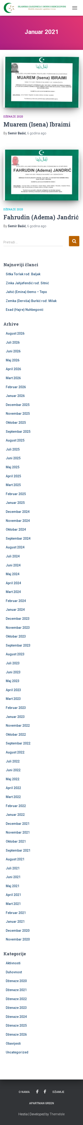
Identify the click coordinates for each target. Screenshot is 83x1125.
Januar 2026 (15, 396)
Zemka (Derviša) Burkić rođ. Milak (31, 301)
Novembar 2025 (18, 413)
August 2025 (15, 440)
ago (36, 133)
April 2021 (13, 895)
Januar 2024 (15, 609)
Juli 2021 (13, 868)
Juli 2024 (13, 556)
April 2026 (13, 369)
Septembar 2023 (18, 645)
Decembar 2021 (18, 824)
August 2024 (15, 547)
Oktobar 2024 (16, 529)
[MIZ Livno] (36, 8)
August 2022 (15, 752)
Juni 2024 (13, 565)
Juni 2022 (13, 770)
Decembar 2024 (18, 512)
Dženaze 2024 (16, 1017)
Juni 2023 (13, 672)
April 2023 (13, 690)
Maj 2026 (12, 360)
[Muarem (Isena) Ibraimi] (41, 82)
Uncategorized (17, 1052)
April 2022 (13, 788)
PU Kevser (45, 1091)
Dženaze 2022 (16, 999)
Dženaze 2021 (16, 990)
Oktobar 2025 (16, 422)
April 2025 (13, 476)
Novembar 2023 (18, 627)
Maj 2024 (12, 574)
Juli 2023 (13, 663)
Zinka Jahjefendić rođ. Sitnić (27, 283)
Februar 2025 (16, 494)
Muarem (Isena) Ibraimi (37, 124)
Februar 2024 (16, 601)
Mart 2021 (13, 904)
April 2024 (13, 583)
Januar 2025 (15, 503)
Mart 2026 (13, 378)
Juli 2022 (13, 761)
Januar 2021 (15, 921)
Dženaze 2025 (16, 1025)
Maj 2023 (12, 681)
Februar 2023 (16, 708)
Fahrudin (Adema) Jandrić (41, 217)
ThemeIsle (57, 1114)
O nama (24, 1092)
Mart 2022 (13, 797)
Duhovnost (14, 972)
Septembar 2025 (18, 431)
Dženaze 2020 (13, 116)
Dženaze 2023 (16, 1008)
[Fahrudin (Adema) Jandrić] (41, 175)
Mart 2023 (13, 699)
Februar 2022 (16, 806)
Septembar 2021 (18, 850)
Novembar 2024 (18, 521)
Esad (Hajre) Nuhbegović (24, 309)
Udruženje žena (37, 1091)
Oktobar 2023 (16, 636)
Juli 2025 (13, 449)
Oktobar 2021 (16, 841)
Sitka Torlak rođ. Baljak (23, 274)
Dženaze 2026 (16, 1034)
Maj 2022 (12, 779)
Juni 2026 (13, 351)
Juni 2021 (13, 877)
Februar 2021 (16, 913)
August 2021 (15, 859)
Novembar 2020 (18, 939)
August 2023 (15, 654)
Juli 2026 (13, 342)
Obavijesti (13, 1043)
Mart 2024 (13, 592)
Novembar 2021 (18, 832)
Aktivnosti (13, 963)
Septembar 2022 (18, 743)
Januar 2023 (15, 717)
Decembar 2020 (18, 930)
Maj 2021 (12, 886)
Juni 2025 (13, 458)
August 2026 (15, 333)
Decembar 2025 (18, 405)
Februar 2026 (16, 387)
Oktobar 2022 (16, 734)
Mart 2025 (13, 485)
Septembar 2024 (18, 538)
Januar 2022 (15, 815)
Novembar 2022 (18, 725)
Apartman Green (41, 1103)
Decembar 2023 (18, 618)
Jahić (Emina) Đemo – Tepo (26, 292)
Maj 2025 (12, 467)
